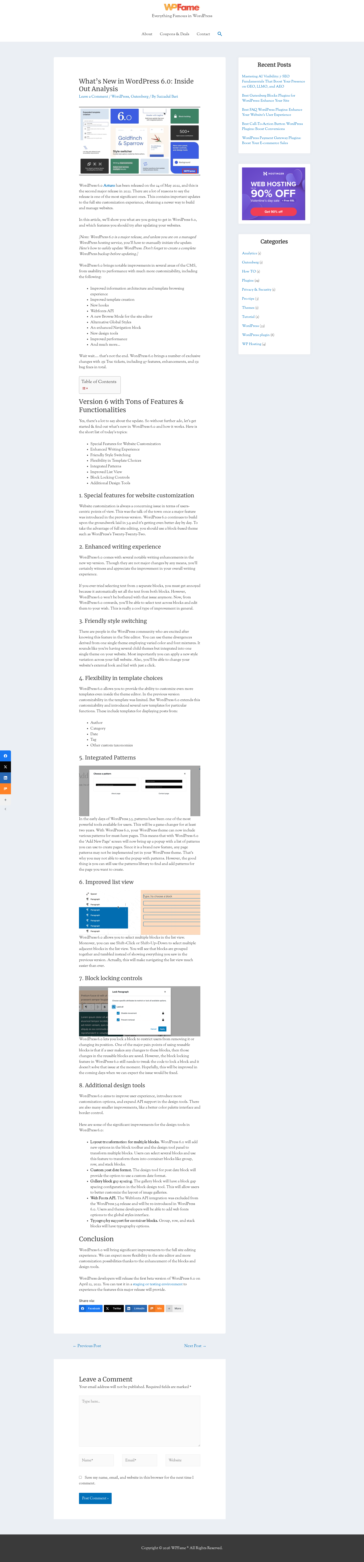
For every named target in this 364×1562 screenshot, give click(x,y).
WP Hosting (251, 344)
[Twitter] (5, 766)
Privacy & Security (256, 289)
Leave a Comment (93, 96)
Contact (203, 34)
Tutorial (248, 317)
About (147, 34)
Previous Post (87, 1346)
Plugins (248, 280)
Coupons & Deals (174, 34)
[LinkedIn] (5, 777)
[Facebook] (5, 755)
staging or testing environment (158, 1284)
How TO (249, 271)
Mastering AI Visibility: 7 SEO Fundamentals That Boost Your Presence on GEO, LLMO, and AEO (273, 81)
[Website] (183, 1461)
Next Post (195, 1346)
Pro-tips (248, 299)
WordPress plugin (256, 335)
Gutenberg (140, 96)
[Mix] (5, 788)
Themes (248, 308)
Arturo (109, 185)
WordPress (120, 96)
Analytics (249, 253)
